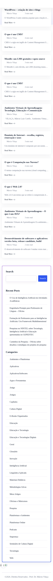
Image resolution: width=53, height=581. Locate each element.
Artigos (13, 395)
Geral (12, 444)
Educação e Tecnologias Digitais (23, 437)
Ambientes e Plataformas (20, 359)
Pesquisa (13, 508)
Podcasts (13, 529)
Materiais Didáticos (17, 480)
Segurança (14, 537)
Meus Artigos (15, 494)
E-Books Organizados (19, 416)
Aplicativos (14, 366)
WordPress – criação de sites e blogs (22, 10)
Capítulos (13, 402)
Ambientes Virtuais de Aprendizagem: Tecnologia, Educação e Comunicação (23, 109)
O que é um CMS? (14, 34)
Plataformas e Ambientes (20, 515)
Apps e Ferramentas (18, 380)
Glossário (13, 451)
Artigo (12, 388)
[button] (45, 3)
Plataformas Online (17, 522)
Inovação (13, 459)
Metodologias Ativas (18, 487)
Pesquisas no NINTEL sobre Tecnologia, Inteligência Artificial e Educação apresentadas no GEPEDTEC (26, 331)
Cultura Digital (16, 409)
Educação (14, 423)
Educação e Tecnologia (19, 430)
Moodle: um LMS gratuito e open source (25, 59)
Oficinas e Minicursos (18, 501)
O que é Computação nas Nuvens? (22, 162)
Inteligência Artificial (18, 466)
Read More (8, 23)
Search (9, 271)
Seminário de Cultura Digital (21, 544)
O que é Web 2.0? (13, 186)
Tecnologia (14, 551)
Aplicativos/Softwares (19, 373)
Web (11, 558)
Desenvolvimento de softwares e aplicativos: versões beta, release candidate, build (26, 239)
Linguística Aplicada (18, 473)
